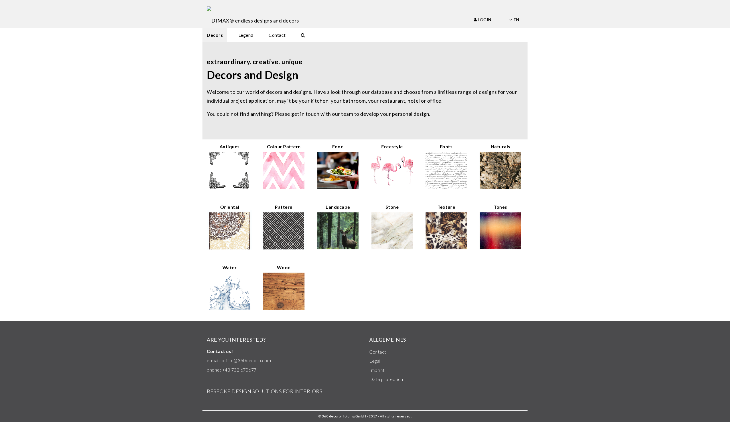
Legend (246, 35)
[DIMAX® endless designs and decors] (253, 14)
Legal (374, 361)
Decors (215, 35)
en (516, 19)
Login (484, 19)
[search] (303, 35)
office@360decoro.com (246, 360)
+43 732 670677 (239, 369)
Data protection (386, 379)
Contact (277, 35)
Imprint (377, 370)
